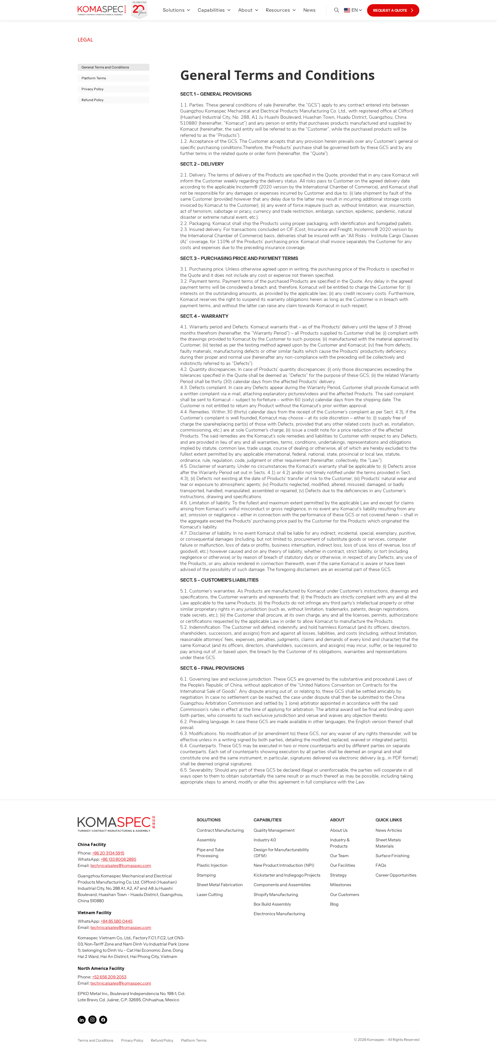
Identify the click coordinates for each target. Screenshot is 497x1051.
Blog (334, 904)
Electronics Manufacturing (279, 913)
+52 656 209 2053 (109, 976)
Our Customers (344, 894)
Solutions (174, 10)
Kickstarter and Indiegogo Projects (287, 875)
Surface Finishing (393, 855)
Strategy (338, 875)
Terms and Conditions (95, 1040)
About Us (339, 830)
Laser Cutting (210, 894)
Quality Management (274, 830)
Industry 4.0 (265, 839)
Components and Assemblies (282, 884)
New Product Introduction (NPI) (284, 865)
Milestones (340, 884)
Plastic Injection (212, 865)
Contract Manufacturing (220, 830)
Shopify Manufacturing (276, 894)
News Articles (389, 830)
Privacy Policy (93, 89)
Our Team (339, 855)
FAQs (381, 865)
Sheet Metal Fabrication (220, 884)
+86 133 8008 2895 (118, 859)
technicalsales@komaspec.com (120, 865)
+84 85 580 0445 (117, 921)
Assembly (206, 839)
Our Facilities (342, 865)
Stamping (206, 875)
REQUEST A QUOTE (390, 10)
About (245, 10)
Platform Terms (94, 78)
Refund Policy (93, 100)
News (309, 10)
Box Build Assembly (272, 904)
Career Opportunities (396, 875)
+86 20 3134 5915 (108, 853)
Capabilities (211, 10)
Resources (278, 10)
